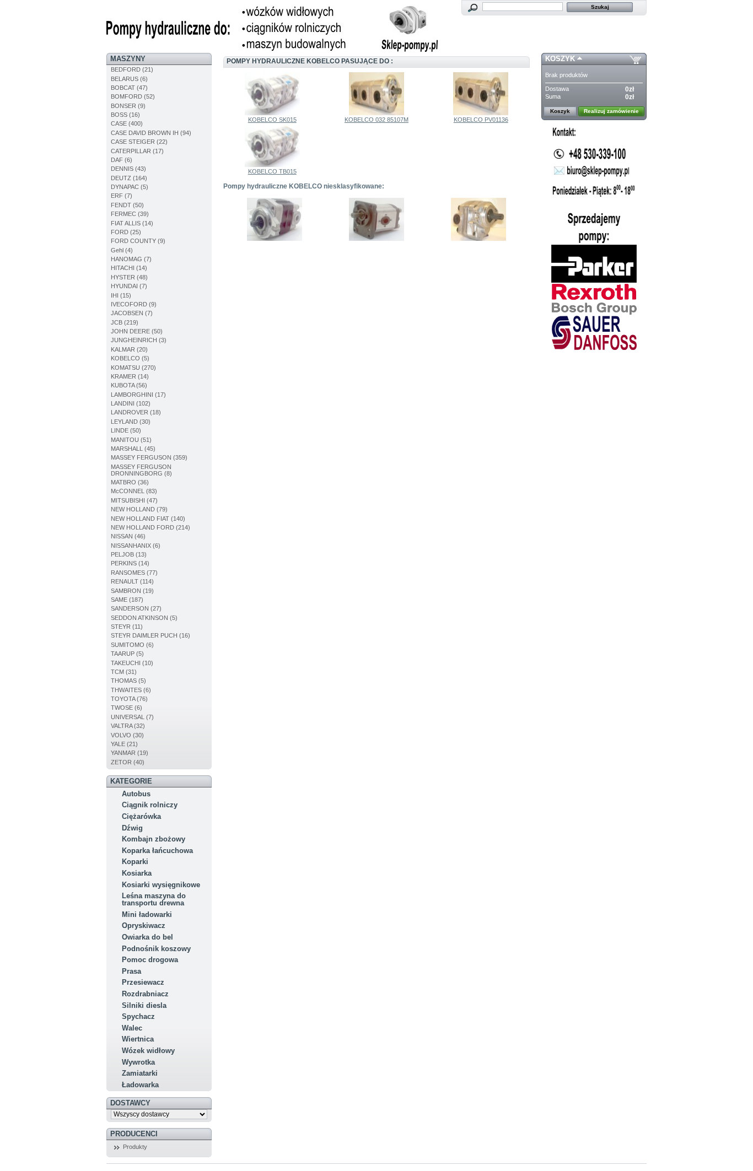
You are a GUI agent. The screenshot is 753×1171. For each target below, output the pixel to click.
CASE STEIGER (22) (139, 141)
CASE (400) (127, 123)
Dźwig (132, 828)
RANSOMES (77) (134, 572)
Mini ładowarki (147, 914)
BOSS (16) (125, 114)
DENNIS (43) (128, 168)
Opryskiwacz (143, 925)
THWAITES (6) (131, 690)
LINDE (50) (126, 430)
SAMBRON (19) (132, 590)
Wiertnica (138, 1039)
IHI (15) (121, 295)
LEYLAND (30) (130, 421)
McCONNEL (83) (134, 491)
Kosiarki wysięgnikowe (161, 885)
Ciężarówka (141, 816)
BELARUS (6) (129, 78)
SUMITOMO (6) (132, 644)
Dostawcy (130, 1103)
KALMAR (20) (129, 349)
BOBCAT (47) (129, 87)
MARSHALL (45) (133, 448)
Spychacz (138, 1016)
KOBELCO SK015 (272, 119)
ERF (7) (121, 195)
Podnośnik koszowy (156, 949)
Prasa (131, 971)
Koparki (135, 861)
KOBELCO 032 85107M (376, 119)
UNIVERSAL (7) (132, 717)
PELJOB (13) (129, 554)
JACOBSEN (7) (132, 313)
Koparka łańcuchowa (157, 850)
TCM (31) (124, 671)
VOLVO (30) (127, 735)
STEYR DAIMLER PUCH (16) (150, 635)
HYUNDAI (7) (129, 286)
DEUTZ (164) (129, 178)
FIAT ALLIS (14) (132, 223)
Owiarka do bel (147, 937)
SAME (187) (127, 599)
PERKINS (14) (130, 563)
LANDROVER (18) (136, 412)
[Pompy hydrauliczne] (272, 49)
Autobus (136, 794)
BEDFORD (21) (132, 69)
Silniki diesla (144, 1005)
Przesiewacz (143, 982)
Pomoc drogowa (150, 960)
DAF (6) (121, 160)
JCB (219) (124, 322)
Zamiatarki (140, 1073)
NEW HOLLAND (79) (139, 509)
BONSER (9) (128, 105)
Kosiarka (137, 873)
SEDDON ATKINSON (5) (144, 617)
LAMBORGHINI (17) (138, 394)
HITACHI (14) (129, 268)
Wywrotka (138, 1062)
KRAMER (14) (130, 376)
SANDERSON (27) (136, 608)
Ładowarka (140, 1085)
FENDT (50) (127, 205)
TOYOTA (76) (129, 698)
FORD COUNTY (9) (138, 241)
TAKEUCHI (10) (132, 663)
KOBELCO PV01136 (481, 119)
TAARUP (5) (127, 653)
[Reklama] (594, 241)
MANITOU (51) (131, 439)
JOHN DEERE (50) (137, 331)
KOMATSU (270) (133, 367)
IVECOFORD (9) (134, 304)
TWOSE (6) (126, 707)
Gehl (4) (122, 250)
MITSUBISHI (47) (134, 500)
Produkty (135, 1146)
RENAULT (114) (132, 581)
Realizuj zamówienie (611, 111)
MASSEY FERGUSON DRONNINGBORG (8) (141, 470)
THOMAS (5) (128, 680)
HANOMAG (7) (131, 259)
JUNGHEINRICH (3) (138, 340)
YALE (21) (124, 744)
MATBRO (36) (130, 482)
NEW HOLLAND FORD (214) (150, 527)
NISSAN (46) (128, 536)
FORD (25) (126, 232)
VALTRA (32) (128, 725)
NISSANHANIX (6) (135, 545)
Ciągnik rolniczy (150, 805)
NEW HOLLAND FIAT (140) (148, 518)
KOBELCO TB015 (272, 171)
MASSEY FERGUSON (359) (149, 457)
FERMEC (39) (130, 214)
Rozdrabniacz (145, 994)
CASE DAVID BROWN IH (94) (151, 132)
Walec (132, 1028)
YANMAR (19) (129, 752)
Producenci (134, 1134)
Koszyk (560, 59)
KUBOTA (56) (129, 385)
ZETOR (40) (127, 762)
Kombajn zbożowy (153, 839)
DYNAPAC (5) (129, 187)
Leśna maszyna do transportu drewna (154, 899)
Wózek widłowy (148, 1050)
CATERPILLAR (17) (137, 151)
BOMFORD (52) (133, 96)
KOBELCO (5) (130, 358)
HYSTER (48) (129, 277)
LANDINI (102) (130, 403)
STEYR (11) (127, 626)
